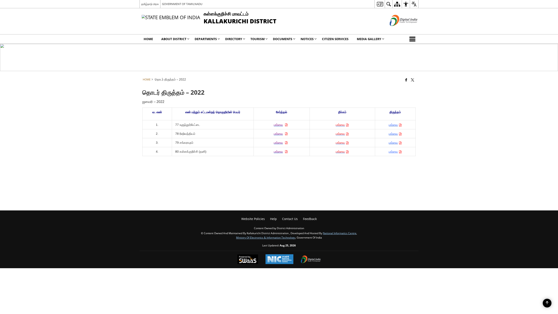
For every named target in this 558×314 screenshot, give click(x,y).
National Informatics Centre (339, 233)
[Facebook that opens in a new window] (406, 80)
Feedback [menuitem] (310, 219)
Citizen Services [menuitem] (335, 39)
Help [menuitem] (273, 219)
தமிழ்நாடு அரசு (150, 4)
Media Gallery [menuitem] (369, 39)
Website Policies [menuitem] (253, 219)
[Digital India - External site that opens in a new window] (398, 29)
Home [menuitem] (148, 39)
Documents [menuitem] (282, 39)
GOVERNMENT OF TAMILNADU (182, 4)
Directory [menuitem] (233, 39)
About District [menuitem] (173, 39)
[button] (413, 39)
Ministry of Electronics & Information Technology (265, 237)
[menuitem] (379, 4)
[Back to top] (547, 303)
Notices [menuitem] (307, 39)
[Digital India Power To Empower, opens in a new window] (311, 259)
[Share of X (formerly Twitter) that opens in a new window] (412, 80)
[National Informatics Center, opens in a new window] (279, 259)
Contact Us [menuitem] (290, 219)
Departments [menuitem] (206, 39)
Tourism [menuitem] (257, 39)
